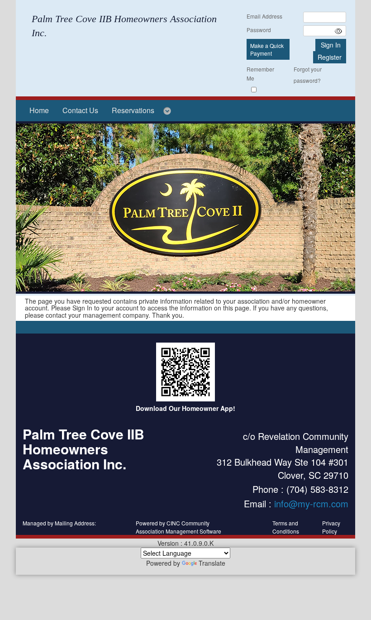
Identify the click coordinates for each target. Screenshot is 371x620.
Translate (212, 563)
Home (39, 110)
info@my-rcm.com (311, 503)
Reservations (133, 110)
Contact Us (80, 110)
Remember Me (260, 73)
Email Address (264, 16)
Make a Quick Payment (267, 49)
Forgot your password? (308, 74)
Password (259, 29)
